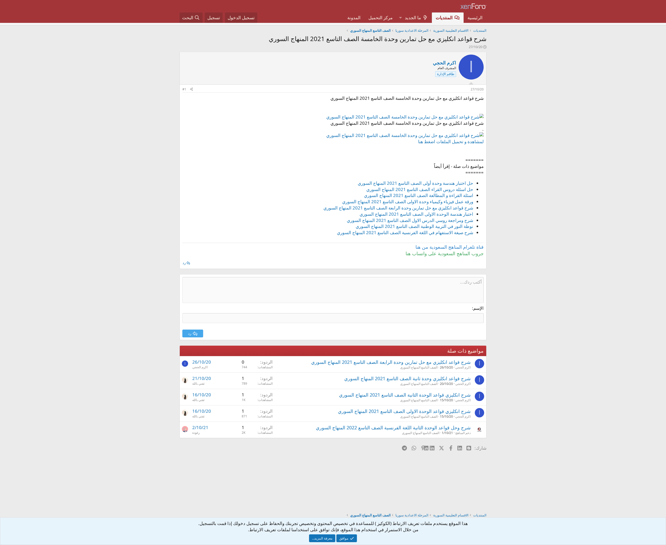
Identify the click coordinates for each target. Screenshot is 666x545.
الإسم (478, 308)
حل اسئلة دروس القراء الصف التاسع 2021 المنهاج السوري (419, 189)
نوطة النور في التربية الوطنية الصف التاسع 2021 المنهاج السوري (414, 226)
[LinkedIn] (432, 447)
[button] (400, 17)
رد (184, 262)
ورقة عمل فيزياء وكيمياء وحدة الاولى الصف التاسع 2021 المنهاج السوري (407, 202)
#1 (184, 89)
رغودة (196, 432)
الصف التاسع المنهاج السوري (419, 367)
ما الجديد (413, 18)
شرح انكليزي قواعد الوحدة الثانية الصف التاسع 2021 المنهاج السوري (405, 395)
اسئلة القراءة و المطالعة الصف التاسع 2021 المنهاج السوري (418, 195)
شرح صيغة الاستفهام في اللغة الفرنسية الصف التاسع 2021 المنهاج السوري (405, 232)
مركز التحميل (380, 18)
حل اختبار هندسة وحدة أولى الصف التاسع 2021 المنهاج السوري (415, 183)
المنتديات (444, 18)
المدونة (354, 18)
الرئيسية (475, 18)
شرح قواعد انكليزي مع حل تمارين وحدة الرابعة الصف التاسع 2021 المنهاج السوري (398, 208)
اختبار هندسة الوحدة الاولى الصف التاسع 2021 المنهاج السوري (416, 214)
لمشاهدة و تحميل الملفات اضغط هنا (451, 142)
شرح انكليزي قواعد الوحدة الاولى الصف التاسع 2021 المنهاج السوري (404, 411)
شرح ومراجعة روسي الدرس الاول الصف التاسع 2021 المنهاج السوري (410, 220)
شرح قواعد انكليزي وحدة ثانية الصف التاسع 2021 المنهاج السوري (407, 378)
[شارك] (191, 90)
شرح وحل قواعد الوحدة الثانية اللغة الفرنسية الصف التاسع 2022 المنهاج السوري (393, 427)
